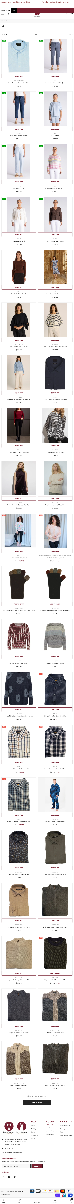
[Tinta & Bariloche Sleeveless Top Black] (19, 478)
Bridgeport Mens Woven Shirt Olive (55, 874)
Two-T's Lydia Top (55, 135)
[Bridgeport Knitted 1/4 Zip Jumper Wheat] (19, 953)
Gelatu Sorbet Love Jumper (19, 558)
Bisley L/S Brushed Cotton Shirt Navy (55, 769)
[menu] (2, 14)
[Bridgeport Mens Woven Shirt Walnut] (19, 900)
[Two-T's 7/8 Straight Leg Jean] (19, 109)
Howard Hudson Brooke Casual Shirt (19, 83)
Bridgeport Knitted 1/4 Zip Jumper (19, 1033)
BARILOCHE (55, 450)
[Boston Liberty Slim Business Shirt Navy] (55, 372)
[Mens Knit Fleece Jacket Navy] (55, 1006)
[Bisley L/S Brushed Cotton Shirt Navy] (55, 742)
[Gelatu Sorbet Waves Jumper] (55, 531)
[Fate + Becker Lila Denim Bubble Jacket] (19, 372)
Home (3, 21)
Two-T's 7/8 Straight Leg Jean (18, 135)
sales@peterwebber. (11, 1152)
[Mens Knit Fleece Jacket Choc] (19, 1058)
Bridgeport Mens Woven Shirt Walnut (19, 927)
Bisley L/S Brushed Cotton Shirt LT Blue (18, 821)
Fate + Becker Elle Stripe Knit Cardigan (55, 347)
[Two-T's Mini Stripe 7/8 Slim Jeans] (55, 56)
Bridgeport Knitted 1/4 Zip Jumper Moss (55, 927)
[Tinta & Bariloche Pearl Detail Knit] (55, 478)
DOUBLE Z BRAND (55, 1030)
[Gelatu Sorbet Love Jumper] (19, 531)
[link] (20, 1201)
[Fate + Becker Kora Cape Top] (19, 320)
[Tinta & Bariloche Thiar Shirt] (55, 425)
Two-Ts (55, 80)
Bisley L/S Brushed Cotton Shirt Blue (55, 716)
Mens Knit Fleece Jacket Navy (55, 1033)
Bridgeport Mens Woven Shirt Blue (19, 874)
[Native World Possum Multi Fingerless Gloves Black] (55, 583)
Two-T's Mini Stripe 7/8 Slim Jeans (55, 83)
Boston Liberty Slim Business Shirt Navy (55, 399)
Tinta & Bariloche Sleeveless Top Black (18, 505)
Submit (37, 1166)
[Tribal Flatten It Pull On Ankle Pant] (19, 425)
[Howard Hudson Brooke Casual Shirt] (19, 56)
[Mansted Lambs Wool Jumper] (55, 636)
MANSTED (19, 661)
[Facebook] (3, 1176)
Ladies (14, 10)
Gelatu (19, 555)
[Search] (8, 14)
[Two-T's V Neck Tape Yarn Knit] (55, 214)
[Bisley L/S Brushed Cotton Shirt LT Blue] (19, 795)
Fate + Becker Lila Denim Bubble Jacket (18, 399)
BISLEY (55, 714)
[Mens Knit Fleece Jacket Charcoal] (55, 1058)
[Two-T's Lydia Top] (55, 109)
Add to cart (19, 604)
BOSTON (55, 397)
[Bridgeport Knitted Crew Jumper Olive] (55, 953)
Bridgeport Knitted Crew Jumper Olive (55, 980)
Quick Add (19, 76)
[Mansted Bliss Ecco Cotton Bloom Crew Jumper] (19, 689)
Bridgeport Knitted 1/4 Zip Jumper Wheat (19, 980)
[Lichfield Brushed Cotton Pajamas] (55, 795)
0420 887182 (9, 1148)
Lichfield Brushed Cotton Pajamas (55, 821)
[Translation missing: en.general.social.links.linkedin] (15, 1176)
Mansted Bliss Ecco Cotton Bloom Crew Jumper (19, 716)
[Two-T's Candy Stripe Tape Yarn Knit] (55, 161)
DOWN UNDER (55, 819)
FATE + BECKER (19, 344)
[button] (36, 34)
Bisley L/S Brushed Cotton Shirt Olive (19, 769)
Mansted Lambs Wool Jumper (55, 663)
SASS (18, 291)
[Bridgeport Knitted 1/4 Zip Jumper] (19, 1006)
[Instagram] (9, 1176)
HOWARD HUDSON (19, 80)
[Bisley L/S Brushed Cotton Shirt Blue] (55, 689)
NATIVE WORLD (19, 608)
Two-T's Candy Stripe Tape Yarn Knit (55, 188)
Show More (37, 1102)
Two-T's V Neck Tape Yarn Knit (55, 241)
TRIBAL (19, 450)
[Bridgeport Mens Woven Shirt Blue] (19, 847)
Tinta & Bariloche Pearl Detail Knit (55, 505)
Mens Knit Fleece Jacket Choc (19, 1085)
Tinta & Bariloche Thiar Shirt (55, 452)
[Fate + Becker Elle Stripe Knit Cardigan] (55, 320)
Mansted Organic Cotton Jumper (18, 663)
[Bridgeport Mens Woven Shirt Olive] (55, 847)
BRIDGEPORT (18, 872)
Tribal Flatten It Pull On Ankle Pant (19, 452)
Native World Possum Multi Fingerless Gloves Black (55, 610)
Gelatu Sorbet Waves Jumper (55, 558)
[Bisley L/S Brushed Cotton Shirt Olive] (19, 742)
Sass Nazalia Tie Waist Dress (55, 294)
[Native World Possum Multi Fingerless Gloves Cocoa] (19, 583)
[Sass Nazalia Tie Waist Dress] (55, 267)
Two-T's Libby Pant (18, 188)
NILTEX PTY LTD (55, 1083)
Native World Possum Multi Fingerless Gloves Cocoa (19, 610)
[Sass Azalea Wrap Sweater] (19, 267)
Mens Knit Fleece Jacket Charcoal (55, 1085)
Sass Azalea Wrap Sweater (19, 294)
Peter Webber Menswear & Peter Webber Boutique (55, 555)
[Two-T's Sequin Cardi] (19, 214)
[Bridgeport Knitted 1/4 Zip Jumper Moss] (55, 900)
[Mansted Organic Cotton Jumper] (19, 636)
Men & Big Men (5, 10)
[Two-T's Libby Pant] (19, 161)
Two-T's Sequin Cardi (18, 241)
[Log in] (66, 14)
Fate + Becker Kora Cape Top (19, 347)
